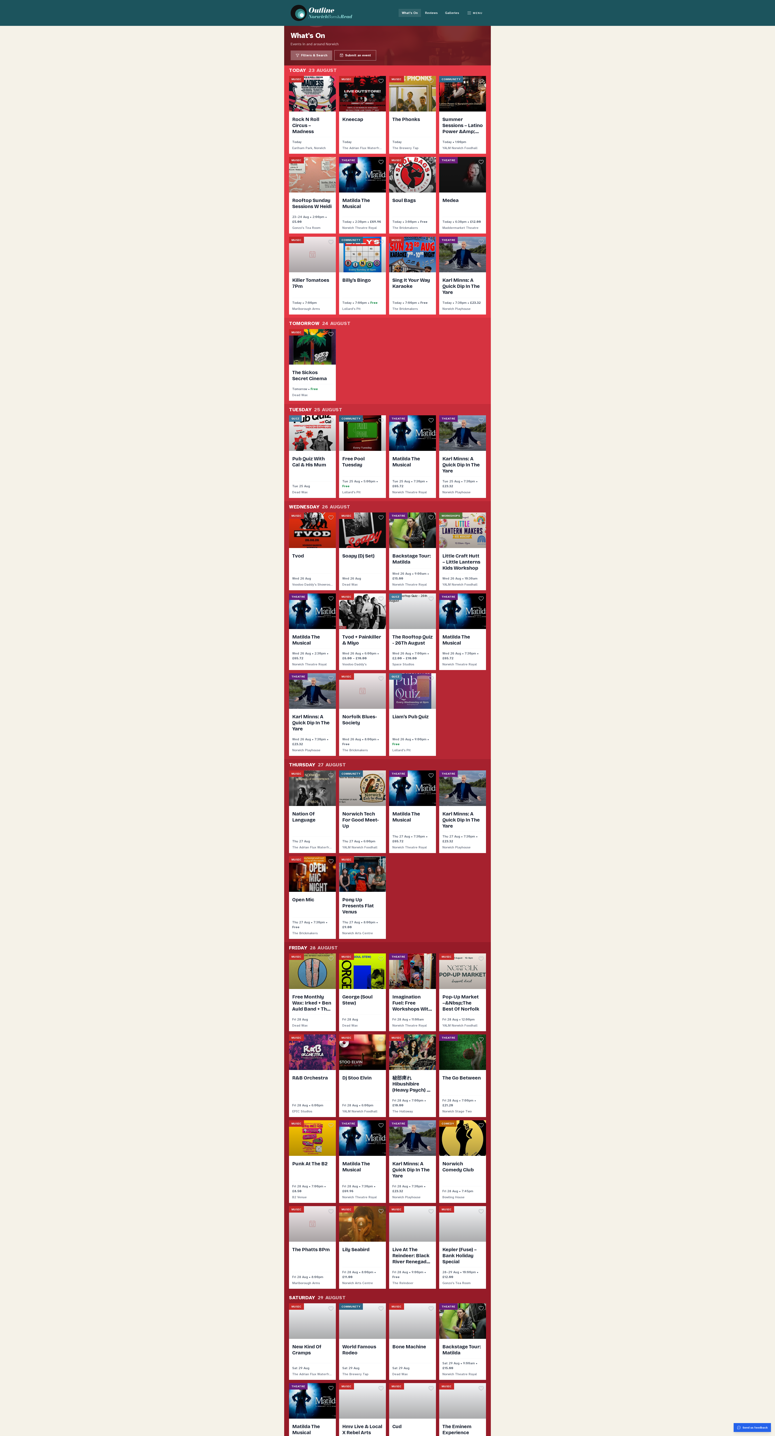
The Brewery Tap (405, 148)
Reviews (431, 13)
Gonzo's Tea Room (306, 228)
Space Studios (403, 664)
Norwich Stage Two (457, 1111)
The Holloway (402, 1111)
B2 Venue (299, 1197)
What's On (410, 13)
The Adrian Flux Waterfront (362, 148)
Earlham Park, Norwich (309, 148)
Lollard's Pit (351, 309)
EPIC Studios (302, 1111)
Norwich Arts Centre (357, 933)
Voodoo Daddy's (354, 664)
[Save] (331, 81)
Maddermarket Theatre (460, 228)
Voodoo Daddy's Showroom (312, 584)
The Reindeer (402, 1283)
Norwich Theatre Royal (359, 228)
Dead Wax (300, 395)
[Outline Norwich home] (324, 13)
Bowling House (453, 1197)
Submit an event (358, 55)
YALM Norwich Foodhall (460, 148)
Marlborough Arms (306, 309)
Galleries (452, 13)
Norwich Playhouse (456, 309)
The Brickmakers (405, 228)
